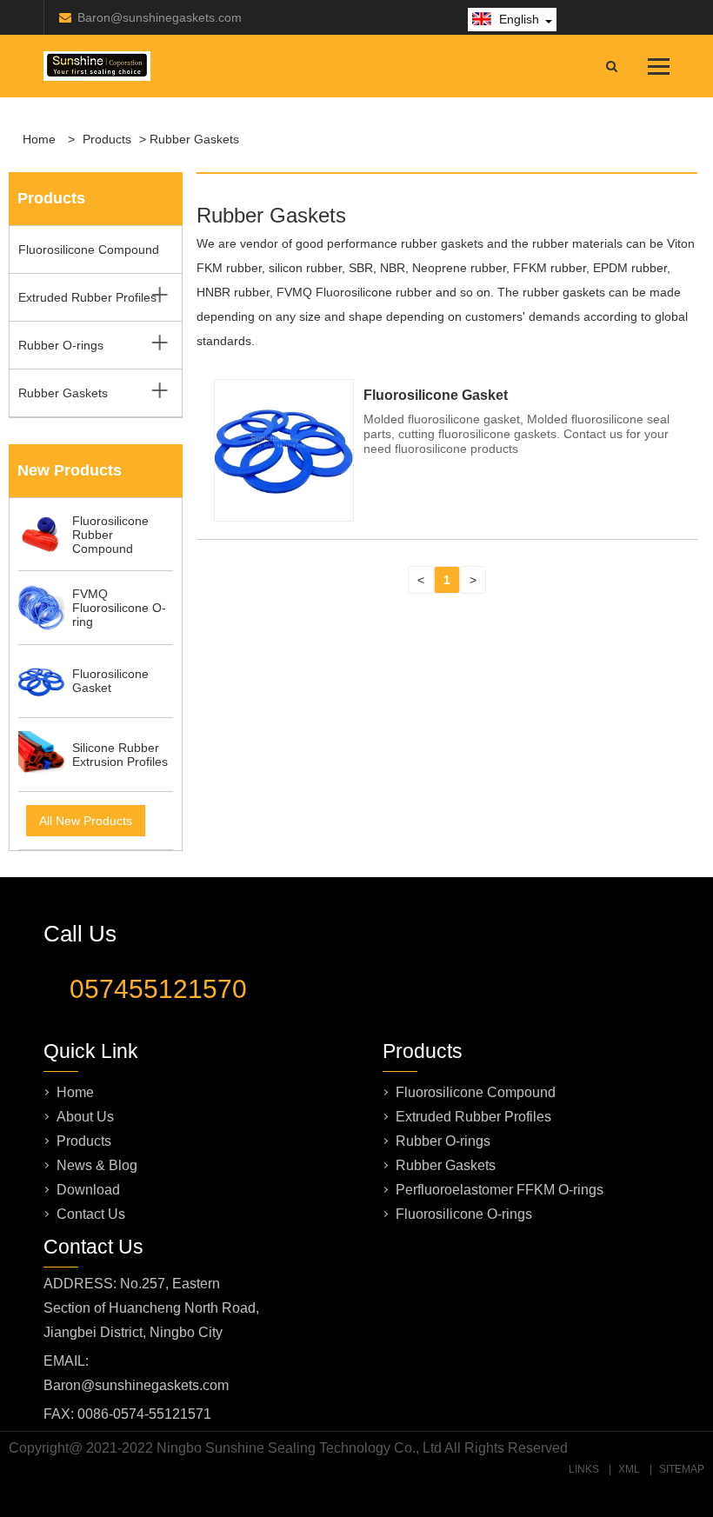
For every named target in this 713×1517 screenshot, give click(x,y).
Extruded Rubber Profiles (87, 297)
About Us (85, 1116)
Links (584, 1469)
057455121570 (158, 989)
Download (88, 1189)
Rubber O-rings (60, 345)
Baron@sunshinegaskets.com (159, 17)
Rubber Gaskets (63, 393)
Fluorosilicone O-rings (464, 1214)
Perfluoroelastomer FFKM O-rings (499, 1189)
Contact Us (91, 1214)
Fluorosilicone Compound (88, 249)
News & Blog (97, 1165)
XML (629, 1469)
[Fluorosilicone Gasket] (284, 514)
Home (39, 139)
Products (107, 139)
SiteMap (681, 1469)
